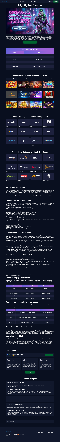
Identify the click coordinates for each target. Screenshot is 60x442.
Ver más (30, 372)
